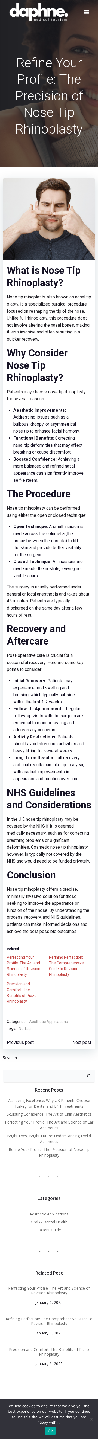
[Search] (88, 1076)
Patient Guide (49, 1229)
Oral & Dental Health (49, 1222)
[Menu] (86, 12)
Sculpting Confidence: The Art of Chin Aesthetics (49, 1114)
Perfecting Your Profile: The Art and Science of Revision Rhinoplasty (49, 1290)
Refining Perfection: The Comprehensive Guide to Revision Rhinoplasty (49, 1321)
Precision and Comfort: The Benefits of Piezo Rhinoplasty (49, 1352)
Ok (50, 1431)
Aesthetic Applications (48, 1021)
